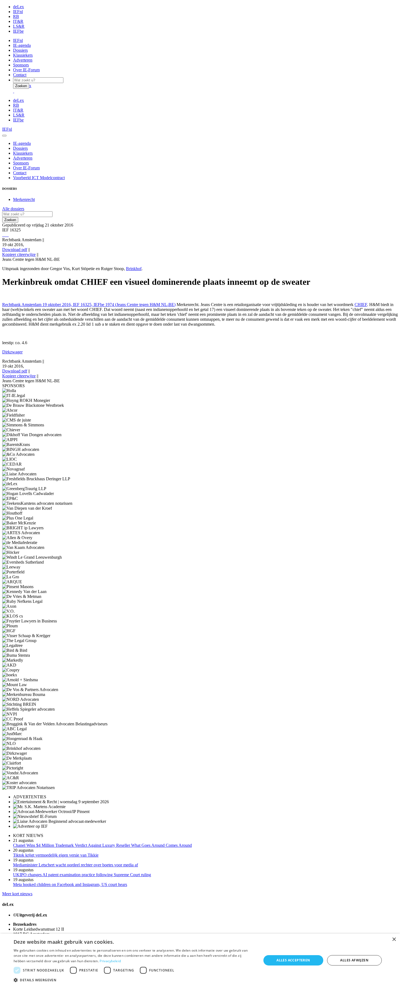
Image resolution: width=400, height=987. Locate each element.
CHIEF (361, 304)
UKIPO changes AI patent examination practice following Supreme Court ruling (82, 874)
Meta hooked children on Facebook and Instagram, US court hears (70, 884)
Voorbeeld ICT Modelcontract (39, 177)
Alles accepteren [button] (293, 960)
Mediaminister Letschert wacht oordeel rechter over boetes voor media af (75, 865)
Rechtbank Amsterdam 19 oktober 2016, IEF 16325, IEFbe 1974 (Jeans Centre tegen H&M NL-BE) (89, 304)
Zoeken (21, 86)
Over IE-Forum (26, 70)
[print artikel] (2, 235)
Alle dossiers (13, 208)
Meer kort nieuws (17, 893)
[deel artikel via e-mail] (3, 235)
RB (16, 16)
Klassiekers (23, 55)
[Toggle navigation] (4, 135)
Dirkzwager (12, 352)
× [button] (394, 939)
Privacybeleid (110, 961)
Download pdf (14, 249)
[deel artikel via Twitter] (6, 235)
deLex (18, 6)
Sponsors (21, 65)
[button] (134, 980)
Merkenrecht (24, 199)
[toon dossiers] (8, 235)
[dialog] (200, 960)
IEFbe (18, 31)
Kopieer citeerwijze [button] (19, 254)
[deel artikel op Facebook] (4, 235)
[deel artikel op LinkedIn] (7, 235)
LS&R (18, 26)
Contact (19, 74)
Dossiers (20, 50)
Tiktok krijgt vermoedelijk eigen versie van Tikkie (56, 855)
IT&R (18, 21)
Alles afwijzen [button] (354, 960)
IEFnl (18, 11)
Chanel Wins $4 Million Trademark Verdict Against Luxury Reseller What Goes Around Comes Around (102, 845)
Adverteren (22, 60)
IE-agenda (22, 45)
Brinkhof (133, 268)
